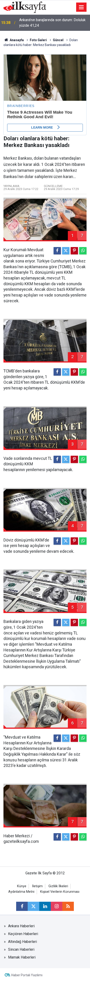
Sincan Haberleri (21, 949)
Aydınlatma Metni (21, 892)
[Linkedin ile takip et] (45, 906)
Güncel (58, 40)
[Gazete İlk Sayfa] (24, 7)
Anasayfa (16, 40)
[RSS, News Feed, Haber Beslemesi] (68, 906)
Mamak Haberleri (22, 957)
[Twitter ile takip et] (33, 906)
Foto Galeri (38, 40)
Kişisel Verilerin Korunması (59, 892)
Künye (21, 886)
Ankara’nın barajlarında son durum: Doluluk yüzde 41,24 (52, 23)
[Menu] (81, 7)
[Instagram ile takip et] (56, 906)
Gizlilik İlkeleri (58, 886)
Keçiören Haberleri (23, 934)
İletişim (37, 886)
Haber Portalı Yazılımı (26, 975)
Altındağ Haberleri (22, 941)
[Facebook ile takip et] (22, 906)
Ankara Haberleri (21, 926)
